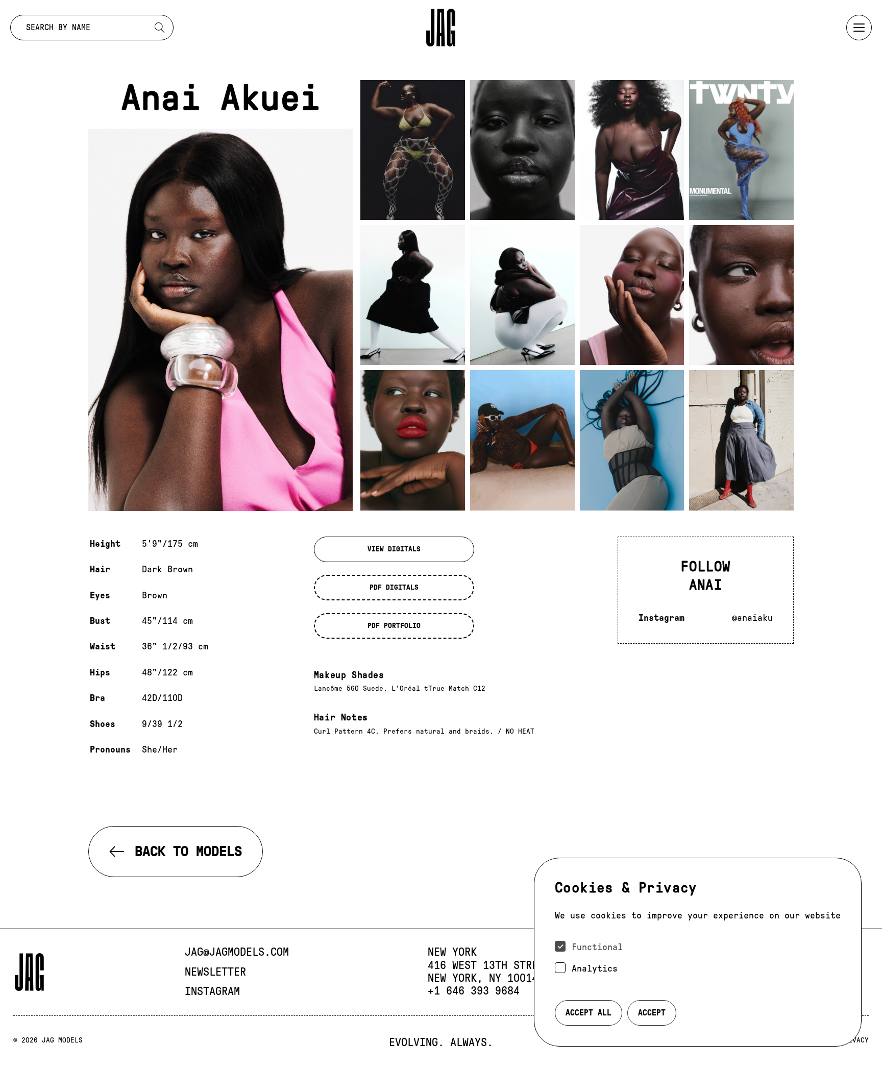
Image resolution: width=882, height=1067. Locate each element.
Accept (652, 1012)
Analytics (595, 968)
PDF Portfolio (394, 625)
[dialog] (698, 952)
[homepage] (441, 27)
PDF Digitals (394, 587)
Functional (597, 947)
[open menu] (859, 27)
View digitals (394, 549)
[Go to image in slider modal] (412, 150)
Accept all (588, 1012)
